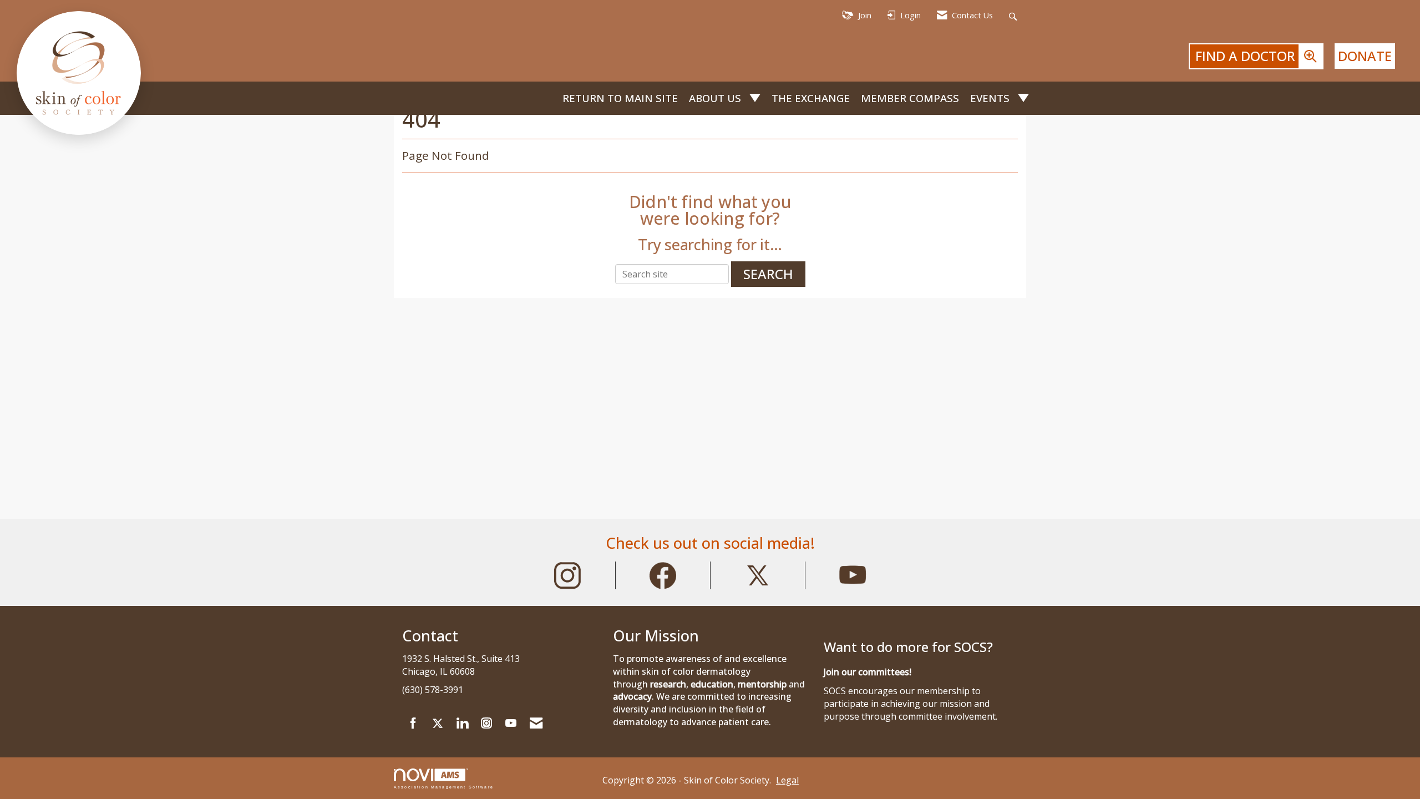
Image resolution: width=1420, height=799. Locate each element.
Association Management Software (444, 787)
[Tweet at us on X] (438, 723)
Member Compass (910, 98)
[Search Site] (1014, 16)
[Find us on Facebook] (413, 723)
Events (991, 98)
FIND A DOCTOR (1247, 56)
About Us (716, 98)
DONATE (1365, 56)
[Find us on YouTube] (511, 723)
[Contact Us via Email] (536, 723)
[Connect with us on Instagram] (486, 723)
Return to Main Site (620, 98)
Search (768, 274)
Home (548, 98)
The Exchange (811, 98)
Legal (787, 780)
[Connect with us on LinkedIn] (462, 723)
